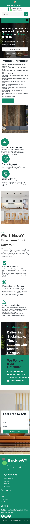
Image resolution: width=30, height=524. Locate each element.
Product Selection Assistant (15, 53)
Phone (5, 426)
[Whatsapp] (9, 516)
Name (5, 418)
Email (5, 422)
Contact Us (8, 101)
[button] (26, 20)
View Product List (15, 49)
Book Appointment (15, 431)
